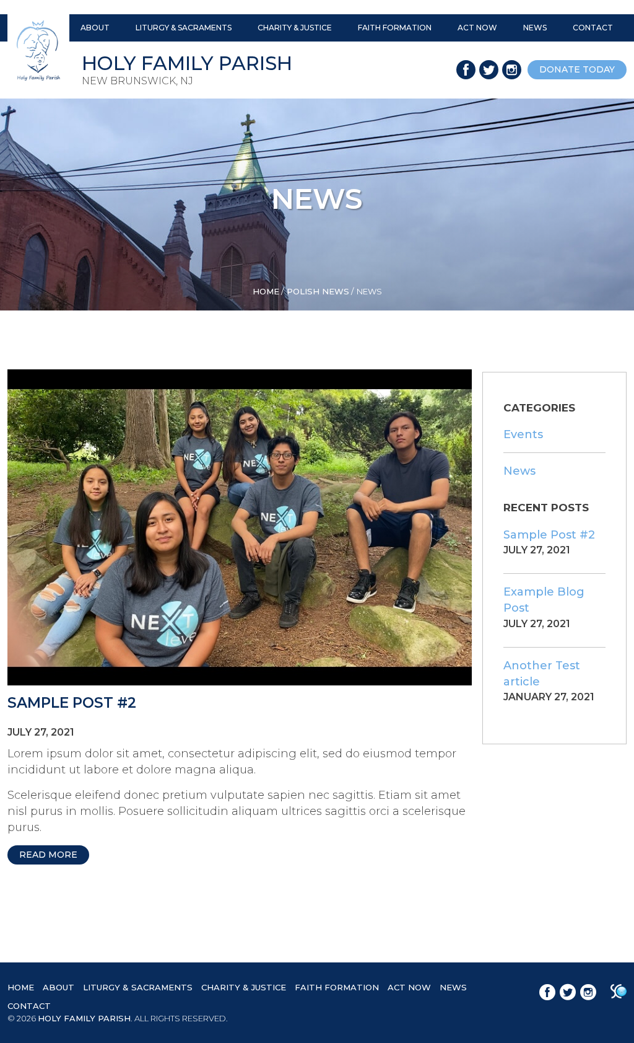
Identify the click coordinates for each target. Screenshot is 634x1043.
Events (523, 434)
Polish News (318, 291)
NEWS (535, 27)
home (266, 291)
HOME (20, 987)
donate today (577, 69)
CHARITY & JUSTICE (295, 27)
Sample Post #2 (71, 702)
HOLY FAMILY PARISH (84, 1018)
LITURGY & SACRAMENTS (184, 27)
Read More (48, 854)
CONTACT (593, 27)
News (519, 471)
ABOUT (95, 27)
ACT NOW (477, 27)
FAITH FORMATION (395, 27)
